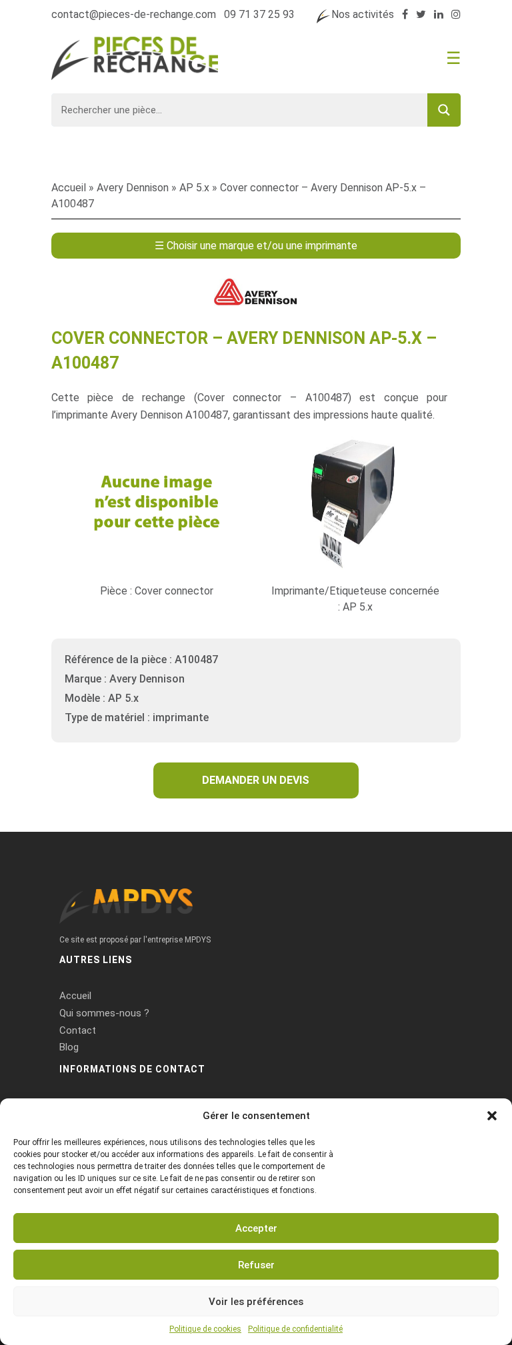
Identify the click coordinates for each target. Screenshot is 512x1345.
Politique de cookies (205, 1329)
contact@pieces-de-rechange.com (133, 14)
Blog (69, 1047)
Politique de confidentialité (295, 1329)
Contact (77, 1030)
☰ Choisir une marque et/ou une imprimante (256, 245)
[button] (492, 1115)
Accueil (68, 187)
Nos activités (362, 14)
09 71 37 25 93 (259, 14)
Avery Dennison (133, 187)
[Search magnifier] (444, 110)
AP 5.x (194, 187)
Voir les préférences (256, 1302)
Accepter (256, 1228)
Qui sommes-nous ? (104, 1013)
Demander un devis (255, 780)
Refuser (256, 1265)
